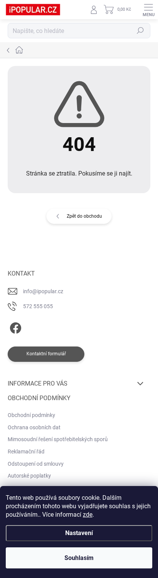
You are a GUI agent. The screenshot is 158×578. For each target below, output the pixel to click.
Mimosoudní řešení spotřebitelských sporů (58, 439)
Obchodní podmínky (31, 415)
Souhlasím (79, 558)
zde (87, 514)
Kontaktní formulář (46, 353)
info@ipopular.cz (43, 291)
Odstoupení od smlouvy (36, 464)
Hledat (140, 30)
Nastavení (79, 533)
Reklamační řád (26, 451)
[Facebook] (14, 326)
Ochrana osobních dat (34, 427)
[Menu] (148, 9)
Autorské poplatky (29, 476)
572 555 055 (38, 306)
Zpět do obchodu (84, 216)
